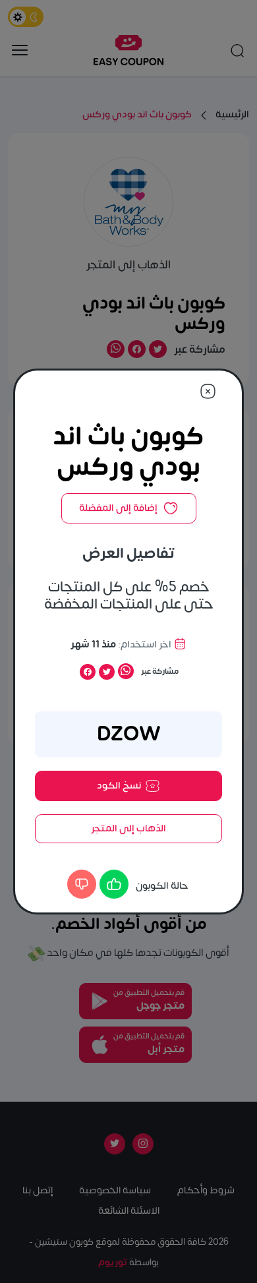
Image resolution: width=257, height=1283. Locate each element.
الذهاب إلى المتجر (128, 828)
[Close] (208, 391)
